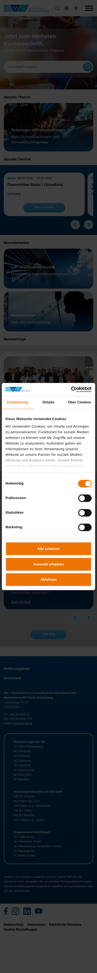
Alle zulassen (48, 549)
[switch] (85, 498)
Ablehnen (48, 579)
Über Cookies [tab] (79, 402)
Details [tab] (48, 402)
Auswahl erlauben (48, 564)
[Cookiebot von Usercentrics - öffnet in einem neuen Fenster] (71, 389)
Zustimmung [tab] (17, 402)
